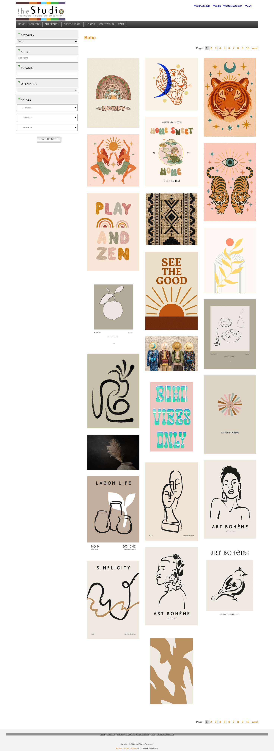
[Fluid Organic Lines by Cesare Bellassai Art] (113, 391)
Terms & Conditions (165, 734)
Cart (249, 6)
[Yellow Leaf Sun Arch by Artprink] (230, 260)
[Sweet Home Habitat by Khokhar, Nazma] (171, 151)
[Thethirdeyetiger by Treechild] (230, 97)
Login (218, 6)
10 (247, 48)
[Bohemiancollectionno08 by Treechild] (171, 501)
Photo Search (72, 24)
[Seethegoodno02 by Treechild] (171, 291)
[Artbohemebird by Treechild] (230, 584)
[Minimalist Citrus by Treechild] (113, 312)
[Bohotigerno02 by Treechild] (171, 84)
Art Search (52, 24)
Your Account (203, 6)
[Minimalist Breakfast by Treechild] (230, 334)
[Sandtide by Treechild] (171, 671)
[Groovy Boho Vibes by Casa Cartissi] (171, 417)
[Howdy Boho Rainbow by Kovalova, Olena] (113, 93)
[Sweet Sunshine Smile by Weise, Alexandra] (230, 414)
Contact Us (106, 24)
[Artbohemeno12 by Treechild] (230, 499)
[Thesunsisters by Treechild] (113, 160)
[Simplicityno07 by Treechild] (113, 600)
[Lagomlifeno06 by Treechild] (113, 515)
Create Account (233, 6)
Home (21, 24)
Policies (120, 734)
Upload (90, 24)
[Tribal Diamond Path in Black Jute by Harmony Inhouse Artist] (171, 219)
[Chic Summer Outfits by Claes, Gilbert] (171, 353)
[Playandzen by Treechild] (113, 232)
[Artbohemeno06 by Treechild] (171, 586)
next (255, 48)
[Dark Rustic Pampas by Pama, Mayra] (113, 452)
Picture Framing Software (127, 748)
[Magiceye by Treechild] (230, 182)
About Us (34, 24)
